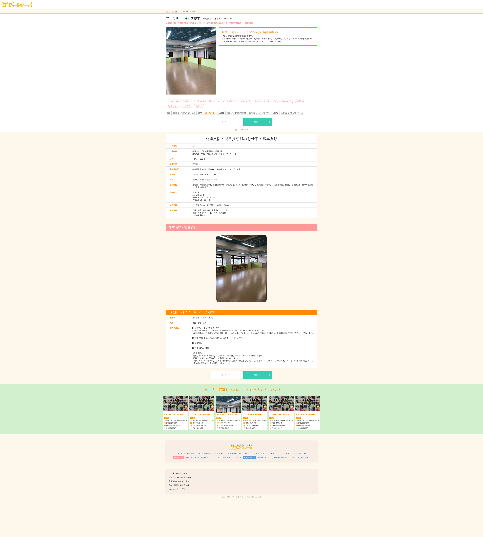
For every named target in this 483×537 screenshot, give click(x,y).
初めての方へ (191, 457)
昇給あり (232, 101)
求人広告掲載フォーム (301, 457)
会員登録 (204, 457)
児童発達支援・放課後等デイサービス (210, 101)
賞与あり (244, 101)
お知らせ (220, 453)
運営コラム (288, 453)
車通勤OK (300, 101)
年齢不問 (199, 105)
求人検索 (174, 11)
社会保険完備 (286, 101)
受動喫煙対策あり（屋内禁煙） (179, 101)
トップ (167, 11)
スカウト (237, 457)
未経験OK (186, 105)
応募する (257, 122)
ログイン (215, 457)
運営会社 (179, 453)
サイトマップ (274, 453)
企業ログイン (263, 457)
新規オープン (271, 101)
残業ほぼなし (173, 105)
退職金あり (257, 101)
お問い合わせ (302, 453)
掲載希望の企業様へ (280, 457)
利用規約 (190, 453)
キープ (227, 122)
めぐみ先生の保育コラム (238, 453)
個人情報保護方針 (205, 453)
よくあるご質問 (258, 453)
